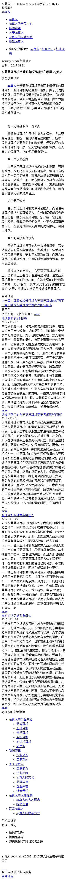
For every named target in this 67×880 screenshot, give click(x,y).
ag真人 (5, 11)
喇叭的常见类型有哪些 (16, 615)
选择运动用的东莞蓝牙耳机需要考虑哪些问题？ (32, 414)
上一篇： (31, 300)
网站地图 (7, 876)
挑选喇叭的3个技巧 (14, 318)
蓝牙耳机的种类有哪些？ (17, 515)
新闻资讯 (47, 49)
